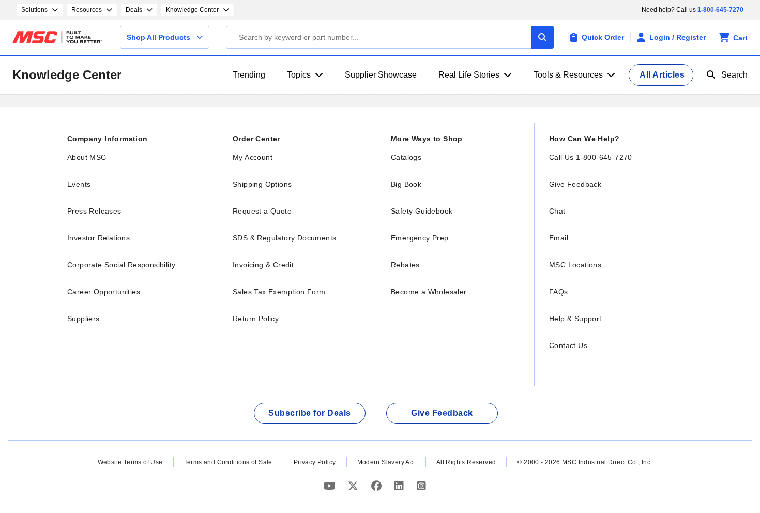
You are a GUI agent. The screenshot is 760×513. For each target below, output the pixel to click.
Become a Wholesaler (429, 292)
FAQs (558, 292)
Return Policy (256, 318)
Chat (557, 211)
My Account (252, 157)
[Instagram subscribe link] (421, 485)
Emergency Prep (420, 238)
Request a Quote (262, 211)
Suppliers (83, 318)
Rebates (405, 265)
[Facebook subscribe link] (377, 485)
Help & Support (575, 318)
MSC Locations (575, 265)
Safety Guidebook (421, 211)
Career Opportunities (103, 292)
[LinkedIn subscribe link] (400, 485)
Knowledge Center (66, 75)
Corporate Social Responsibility (121, 265)
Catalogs (406, 157)
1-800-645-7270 (720, 9)
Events (78, 184)
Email (558, 238)
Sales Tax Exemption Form (279, 292)
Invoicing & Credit (263, 265)
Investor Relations (98, 238)
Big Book (406, 184)
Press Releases (94, 211)
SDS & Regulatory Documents (284, 238)
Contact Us (568, 345)
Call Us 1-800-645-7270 (590, 157)
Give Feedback (575, 184)
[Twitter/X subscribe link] (354, 485)
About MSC (87, 157)
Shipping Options (262, 184)
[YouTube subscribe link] (331, 485)
